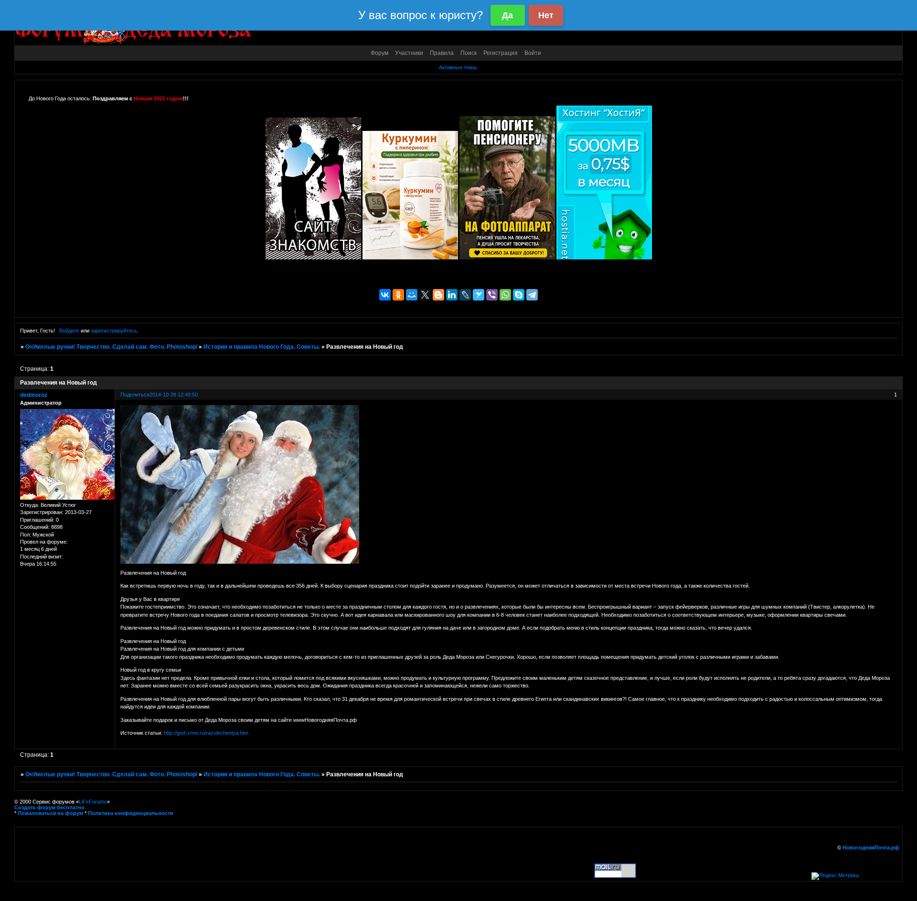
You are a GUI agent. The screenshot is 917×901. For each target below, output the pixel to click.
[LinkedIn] (452, 294)
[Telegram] (532, 294)
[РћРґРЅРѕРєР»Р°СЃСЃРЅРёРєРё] (398, 294)
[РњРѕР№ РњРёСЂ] (411, 294)
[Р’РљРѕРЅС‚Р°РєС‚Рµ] (385, 294)
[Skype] (518, 294)
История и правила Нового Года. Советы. (261, 346)
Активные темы (458, 67)
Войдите (69, 330)
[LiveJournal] (465, 294)
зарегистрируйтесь (114, 330)
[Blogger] (438, 294)
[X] (425, 294)
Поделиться (134, 394)
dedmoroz (33, 395)
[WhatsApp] (505, 294)
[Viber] (492, 294)
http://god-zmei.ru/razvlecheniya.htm (206, 733)
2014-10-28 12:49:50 (173, 394)
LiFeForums (93, 801)
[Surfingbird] (478, 294)
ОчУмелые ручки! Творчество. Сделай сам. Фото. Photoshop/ (111, 346)
